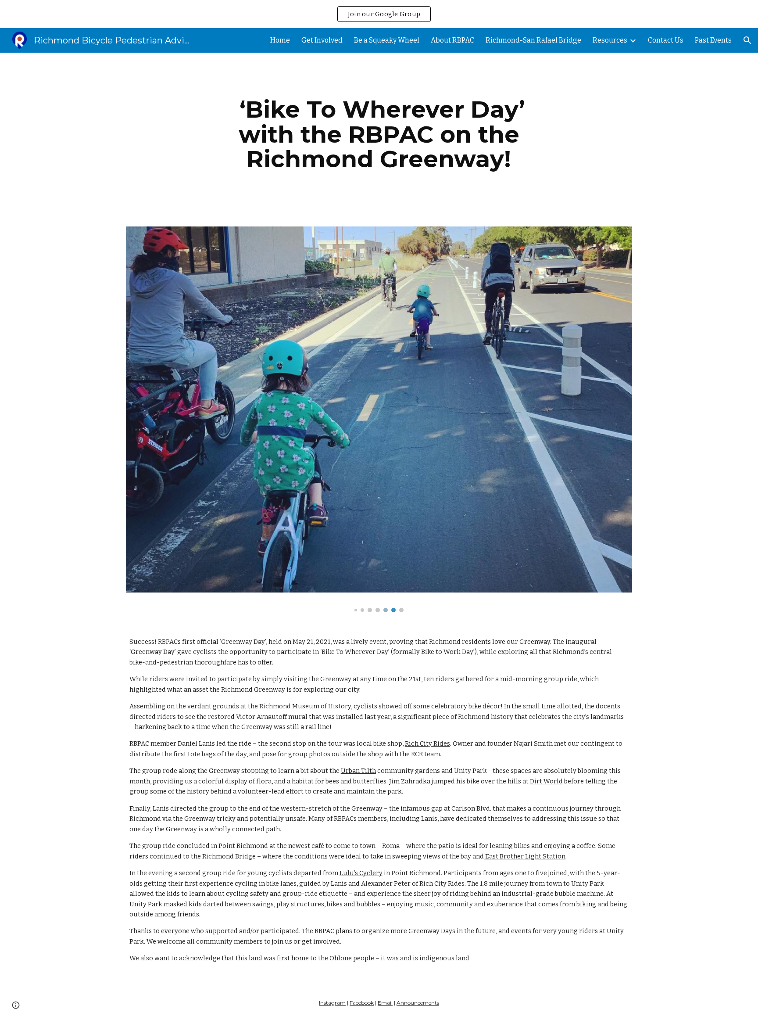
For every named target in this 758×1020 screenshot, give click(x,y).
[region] (379, 14)
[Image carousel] (379, 419)
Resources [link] (610, 40)
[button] (747, 40)
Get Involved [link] (322, 40)
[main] (379, 134)
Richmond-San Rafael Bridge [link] (533, 40)
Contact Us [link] (665, 40)
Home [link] (280, 40)
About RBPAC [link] (452, 40)
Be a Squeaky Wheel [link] (386, 40)
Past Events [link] (713, 40)
